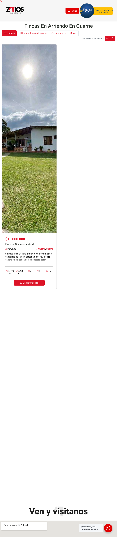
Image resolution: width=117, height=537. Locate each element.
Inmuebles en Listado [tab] (34, 33)
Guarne (41, 249)
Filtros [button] (11, 33)
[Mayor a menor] (112, 38)
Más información (30, 283)
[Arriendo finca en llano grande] (29, 138)
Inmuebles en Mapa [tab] (65, 33)
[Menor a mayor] (107, 38)
